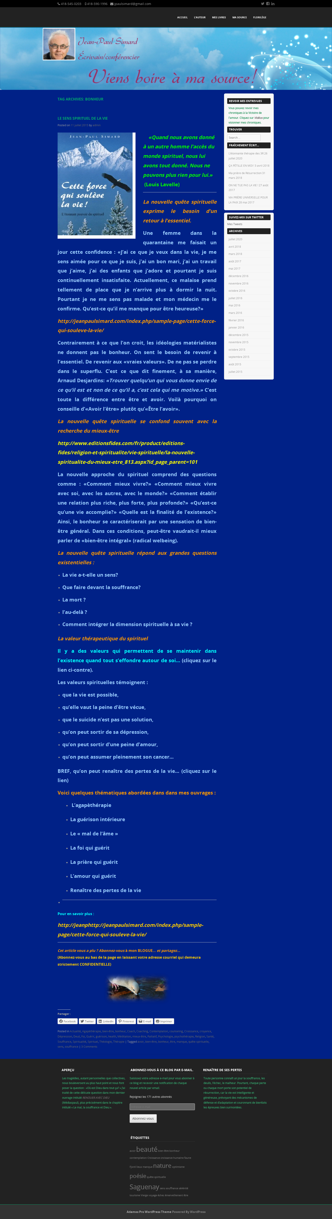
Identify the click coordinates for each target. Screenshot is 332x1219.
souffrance (71, 1046)
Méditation (124, 1036)
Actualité (75, 1031)
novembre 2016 (238, 283)
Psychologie (165, 1036)
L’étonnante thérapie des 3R (246, 153)
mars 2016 (235, 313)
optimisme (178, 1166)
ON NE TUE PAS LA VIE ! (243, 185)
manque (182, 1041)
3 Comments (89, 1046)
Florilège (259, 17)
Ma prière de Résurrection (245, 173)
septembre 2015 (239, 357)
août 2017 (235, 261)
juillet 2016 (235, 298)
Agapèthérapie (91, 1031)
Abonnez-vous (143, 1118)
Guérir (90, 1036)
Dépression (65, 1036)
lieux (139, 1166)
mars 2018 (235, 254)
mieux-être (139, 1036)
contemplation (138, 1157)
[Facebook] (267, 3)
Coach (131, 1031)
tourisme (135, 1195)
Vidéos (258, 117)
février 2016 (236, 320)
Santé (210, 1036)
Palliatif (152, 1036)
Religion (200, 1036)
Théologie (105, 1041)
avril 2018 (235, 246)
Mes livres (219, 17)
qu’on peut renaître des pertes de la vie (124, 770)
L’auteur (200, 17)
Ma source (239, 17)
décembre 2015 (238, 335)
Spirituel (93, 1041)
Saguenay (144, 1186)
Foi (83, 1036)
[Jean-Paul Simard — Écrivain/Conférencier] (166, 89)
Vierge (144, 1195)
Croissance (191, 1031)
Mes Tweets (234, 224)
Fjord (133, 1166)
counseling (176, 1031)
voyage (153, 1195)
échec (161, 1195)
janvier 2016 (236, 327)
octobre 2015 (237, 349)
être (172, 1041)
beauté (146, 1149)
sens (60, 1046)
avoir (141, 1041)
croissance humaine (172, 1157)
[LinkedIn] (272, 3)
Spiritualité (79, 1041)
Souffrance (64, 1041)
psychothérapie (184, 1036)
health (112, 1036)
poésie (138, 1175)
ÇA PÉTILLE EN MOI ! (241, 165)
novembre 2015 (238, 342)
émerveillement (174, 1195)
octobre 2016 (237, 290)
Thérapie (118, 1041)
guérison (101, 1036)
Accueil (182, 17)
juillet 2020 (235, 239)
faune (187, 1157)
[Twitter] (262, 3)
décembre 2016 (238, 276)
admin (97, 125)
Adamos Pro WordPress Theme (149, 1212)
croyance (205, 1031)
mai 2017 (234, 268)
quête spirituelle (198, 1041)
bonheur (120, 1031)
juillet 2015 (235, 371)
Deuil (76, 1036)
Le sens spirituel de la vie (83, 118)
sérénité (183, 1188)
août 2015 (235, 364)
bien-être (108, 1031)
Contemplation (159, 1031)
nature (162, 1165)
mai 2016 (234, 305)
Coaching (142, 1031)
